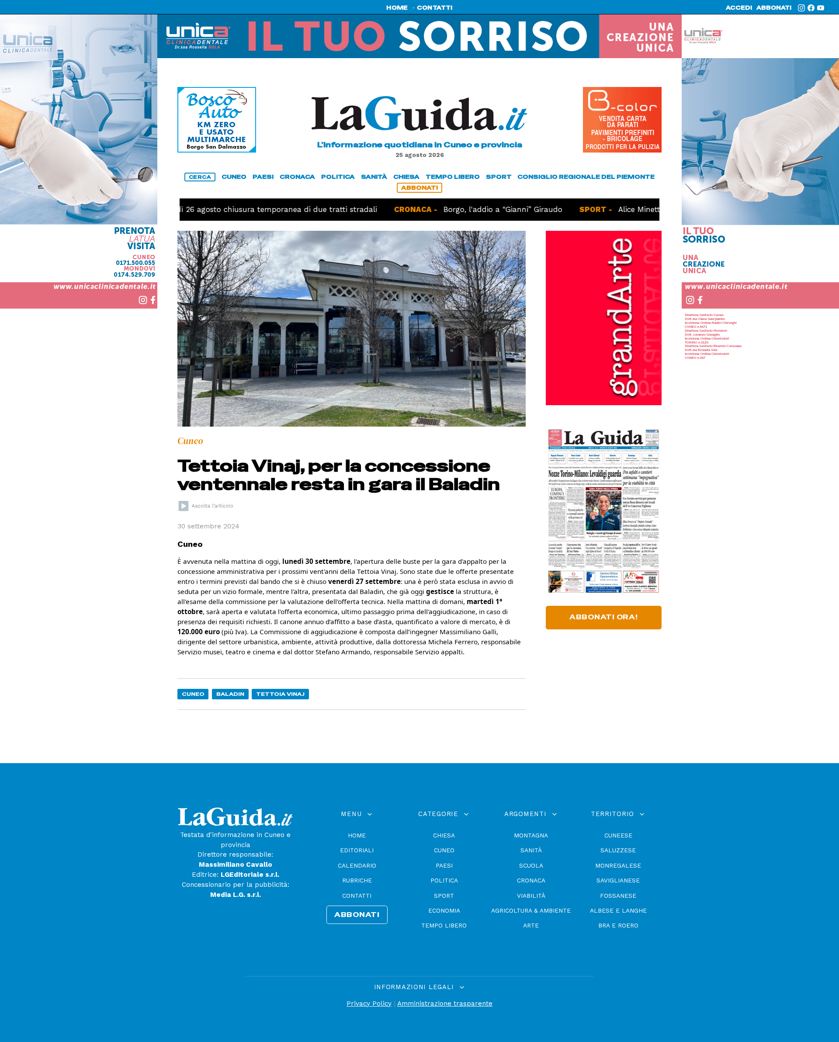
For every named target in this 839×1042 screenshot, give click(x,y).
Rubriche (357, 880)
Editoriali (357, 850)
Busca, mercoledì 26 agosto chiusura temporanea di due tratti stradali (207, 209)
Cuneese (618, 835)
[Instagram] (801, 7)
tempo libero (453, 177)
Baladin (230, 694)
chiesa (406, 177)
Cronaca (531, 880)
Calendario (357, 865)
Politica (444, 880)
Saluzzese (618, 850)
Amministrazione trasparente (444, 1003)
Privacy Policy (369, 1003)
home (397, 7)
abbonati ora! (603, 617)
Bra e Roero (618, 925)
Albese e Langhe (618, 910)
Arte (531, 925)
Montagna (531, 835)
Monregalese (618, 865)
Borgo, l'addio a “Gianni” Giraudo (461, 209)
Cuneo (193, 694)
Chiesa (444, 835)
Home (357, 835)
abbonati (773, 7)
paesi (263, 177)
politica (338, 177)
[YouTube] (820, 7)
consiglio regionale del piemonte (586, 177)
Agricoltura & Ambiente (531, 910)
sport (499, 177)
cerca (200, 177)
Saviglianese (618, 880)
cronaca (297, 177)
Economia (444, 910)
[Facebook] (811, 7)
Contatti (356, 895)
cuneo (234, 177)
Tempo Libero (444, 925)
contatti (435, 7)
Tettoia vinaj (280, 694)
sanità (374, 177)
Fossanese (618, 895)
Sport (444, 895)
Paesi (444, 865)
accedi (739, 7)
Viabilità (531, 895)
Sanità (531, 850)
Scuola (531, 865)
